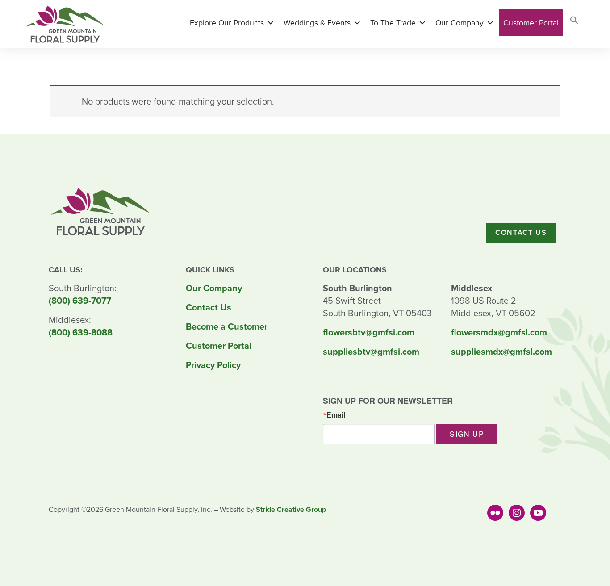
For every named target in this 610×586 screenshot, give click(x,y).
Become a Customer (226, 326)
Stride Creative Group (291, 509)
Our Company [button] (459, 23)
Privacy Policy (213, 365)
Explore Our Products (227, 23)
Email (335, 415)
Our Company (214, 288)
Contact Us (521, 232)
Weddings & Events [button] (317, 23)
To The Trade (393, 23)
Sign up (467, 434)
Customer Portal (531, 23)
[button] (574, 22)
